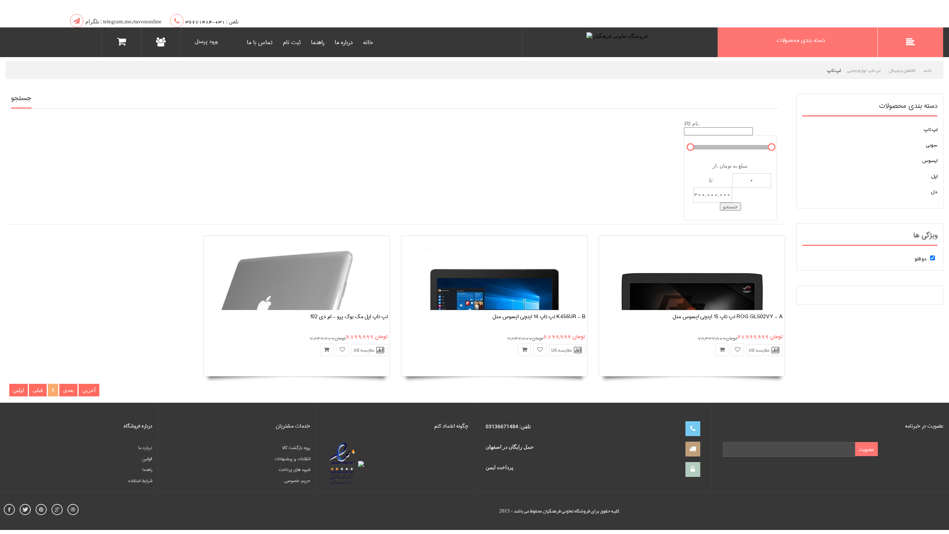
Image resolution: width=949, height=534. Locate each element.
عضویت (866, 449)
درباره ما (344, 42)
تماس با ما (259, 42)
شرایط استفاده (140, 481)
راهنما (317, 42)
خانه (368, 42)
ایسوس (930, 160)
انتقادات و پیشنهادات (292, 459)
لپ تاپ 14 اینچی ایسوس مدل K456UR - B (538, 317)
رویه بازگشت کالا (296, 448)
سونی (932, 144)
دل (934, 191)
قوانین (147, 459)
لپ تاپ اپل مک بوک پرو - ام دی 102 (349, 317)
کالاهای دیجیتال (902, 70)
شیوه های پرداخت (294, 469)
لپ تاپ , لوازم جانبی (863, 70)
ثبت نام (292, 42)
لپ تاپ (931, 129)
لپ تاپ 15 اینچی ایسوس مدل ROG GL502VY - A (727, 317)
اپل (934, 176)
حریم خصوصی (297, 481)
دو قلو (921, 258)
